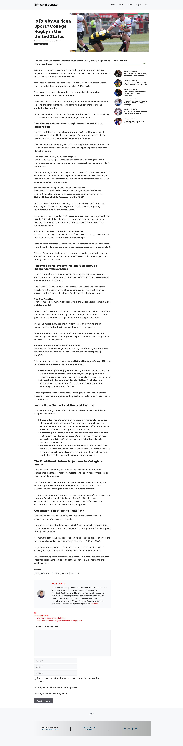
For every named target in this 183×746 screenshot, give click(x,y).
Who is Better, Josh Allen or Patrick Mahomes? (134, 122)
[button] (146, 5)
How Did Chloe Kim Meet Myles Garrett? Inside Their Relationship (135, 93)
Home (113, 5)
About (121, 5)
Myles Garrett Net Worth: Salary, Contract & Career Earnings (136, 74)
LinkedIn (94, 604)
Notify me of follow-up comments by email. (56, 687)
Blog (137, 5)
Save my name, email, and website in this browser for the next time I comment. (69, 679)
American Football (41, 44)
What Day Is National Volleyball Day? (51, 618)
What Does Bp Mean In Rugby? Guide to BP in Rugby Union (59, 621)
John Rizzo (37, 41)
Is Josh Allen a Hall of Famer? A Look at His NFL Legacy (135, 112)
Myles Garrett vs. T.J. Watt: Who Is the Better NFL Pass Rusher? (135, 84)
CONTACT (90, 729)
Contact (129, 5)
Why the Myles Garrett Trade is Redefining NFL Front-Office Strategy (135, 103)
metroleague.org (50, 729)
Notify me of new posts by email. (51, 693)
